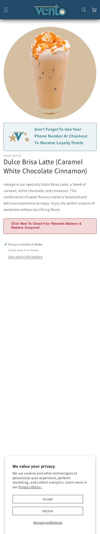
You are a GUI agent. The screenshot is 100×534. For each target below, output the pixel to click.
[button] (6, 10)
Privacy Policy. (30, 487)
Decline (47, 511)
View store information (25, 257)
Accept (48, 499)
